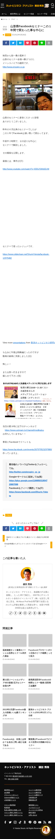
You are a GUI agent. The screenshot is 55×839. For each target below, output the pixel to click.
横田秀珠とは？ (9, 790)
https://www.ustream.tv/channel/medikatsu (24, 430)
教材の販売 (32, 812)
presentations (19, 343)
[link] (11, 613)
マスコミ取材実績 (10, 805)
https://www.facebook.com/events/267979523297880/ (27, 449)
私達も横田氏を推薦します (12, 810)
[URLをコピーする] (49, 43)
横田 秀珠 (27, 584)
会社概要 (7, 792)
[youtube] (44, 613)
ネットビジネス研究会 (36, 810)
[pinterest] (39, 613)
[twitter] (20, 613)
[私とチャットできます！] (46, 829)
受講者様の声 (33, 800)
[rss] (45, 822)
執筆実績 (7, 807)
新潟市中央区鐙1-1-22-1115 (22, 776)
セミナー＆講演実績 (35, 790)
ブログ (8, 35)
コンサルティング (34, 807)
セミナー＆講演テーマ (36, 795)
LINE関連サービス (10, 800)
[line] (30, 822)
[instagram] (25, 613)
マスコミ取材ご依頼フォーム (13, 812)
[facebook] (15, 613)
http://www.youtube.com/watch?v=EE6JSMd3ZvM (26, 169)
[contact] (49, 822)
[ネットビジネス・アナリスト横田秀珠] (27, 5)
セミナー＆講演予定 (35, 792)
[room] (35, 613)
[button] (6, 43)
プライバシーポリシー (11, 795)
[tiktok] (30, 613)
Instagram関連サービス (11, 797)
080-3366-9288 (13, 779)
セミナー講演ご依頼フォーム (13, 815)
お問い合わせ (33, 815)
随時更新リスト (33, 805)
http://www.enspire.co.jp (14, 67)
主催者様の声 (33, 797)
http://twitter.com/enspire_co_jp (24, 472)
